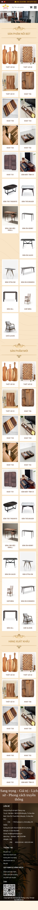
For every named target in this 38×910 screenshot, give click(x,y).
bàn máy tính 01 (27, 175)
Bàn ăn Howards (27, 282)
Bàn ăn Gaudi (28, 255)
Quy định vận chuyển (9, 877)
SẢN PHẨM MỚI (19, 350)
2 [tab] (16, 20)
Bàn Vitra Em (10, 282)
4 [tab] (21, 20)
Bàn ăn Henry (27, 228)
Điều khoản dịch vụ (9, 860)
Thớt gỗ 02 (27, 67)
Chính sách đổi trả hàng (10, 874)
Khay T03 (10, 148)
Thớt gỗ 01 (10, 94)
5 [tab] (23, 20)
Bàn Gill (10, 309)
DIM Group (20, 900)
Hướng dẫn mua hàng (10, 857)
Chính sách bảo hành (9, 872)
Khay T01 (10, 175)
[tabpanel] (19, 17)
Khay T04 (27, 121)
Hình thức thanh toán (9, 855)
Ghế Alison (10, 336)
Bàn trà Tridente (10, 201)
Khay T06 (27, 94)
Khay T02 (27, 148)
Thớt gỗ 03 (10, 67)
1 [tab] (14, 20)
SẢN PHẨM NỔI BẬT (19, 33)
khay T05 (10, 121)
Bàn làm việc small (10, 229)
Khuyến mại (7, 852)
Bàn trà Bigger (28, 201)
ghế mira (27, 309)
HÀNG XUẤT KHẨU (19, 641)
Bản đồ (5, 863)
